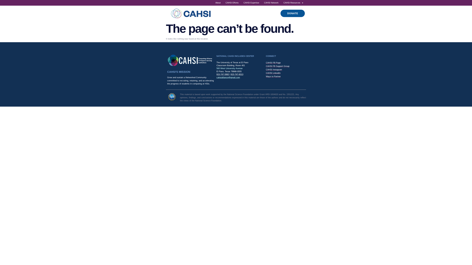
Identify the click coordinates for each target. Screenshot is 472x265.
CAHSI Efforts (232, 3)
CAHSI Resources (291, 3)
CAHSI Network (271, 3)
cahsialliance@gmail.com (228, 77)
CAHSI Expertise (251, 3)
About (218, 3)
